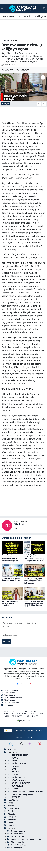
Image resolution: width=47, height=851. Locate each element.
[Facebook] (17, 683)
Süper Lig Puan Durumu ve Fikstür (26, 839)
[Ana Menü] (2, 8)
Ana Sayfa (11, 749)
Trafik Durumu (9, 695)
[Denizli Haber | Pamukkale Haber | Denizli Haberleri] (23, 9)
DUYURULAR (17, 786)
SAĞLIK (14, 41)
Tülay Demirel (20, 524)
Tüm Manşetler (9, 700)
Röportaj (11, 814)
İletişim (10, 825)
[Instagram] (25, 683)
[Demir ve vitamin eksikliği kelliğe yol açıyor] (23, 87)
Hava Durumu (9, 693)
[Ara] (44, 8)
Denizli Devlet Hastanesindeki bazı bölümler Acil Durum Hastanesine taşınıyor (10, 557)
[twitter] (21, 744)
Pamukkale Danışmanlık (22, 794)
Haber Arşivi (8, 705)
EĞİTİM (6, 716)
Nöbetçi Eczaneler (11, 690)
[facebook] (11, 744)
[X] (21, 683)
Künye (10, 822)
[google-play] (23, 721)
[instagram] (30, 744)
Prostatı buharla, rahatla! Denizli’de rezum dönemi (11, 579)
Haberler (5, 41)
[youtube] (39, 744)
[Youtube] (29, 683)
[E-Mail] (16, 528)
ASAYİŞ (24, 711)
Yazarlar (11, 805)
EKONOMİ (22, 713)
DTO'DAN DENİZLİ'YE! (11, 16)
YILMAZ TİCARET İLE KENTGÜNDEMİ (27, 791)
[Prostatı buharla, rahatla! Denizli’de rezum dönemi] (12, 570)
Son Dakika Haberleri (11, 702)
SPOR (32, 713)
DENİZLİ (26, 16)
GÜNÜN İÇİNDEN (33, 716)
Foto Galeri (12, 800)
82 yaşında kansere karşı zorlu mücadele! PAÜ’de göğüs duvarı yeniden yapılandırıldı (33, 581)
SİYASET (40, 713)
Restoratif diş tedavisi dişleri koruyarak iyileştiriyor (10, 603)
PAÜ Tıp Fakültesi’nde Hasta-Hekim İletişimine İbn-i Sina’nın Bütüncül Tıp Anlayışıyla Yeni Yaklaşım (34, 557)
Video (10, 803)
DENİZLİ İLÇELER (39, 16)
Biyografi (11, 817)
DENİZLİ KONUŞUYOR (20, 783)
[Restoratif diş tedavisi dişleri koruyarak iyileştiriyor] (12, 593)
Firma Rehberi (13, 808)
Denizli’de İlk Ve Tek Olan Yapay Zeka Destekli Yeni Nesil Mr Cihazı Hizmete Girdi (33, 604)
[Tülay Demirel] (7, 525)
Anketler (11, 819)
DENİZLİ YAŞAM (18, 716)
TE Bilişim (29, 737)
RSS (8, 730)
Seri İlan (11, 811)
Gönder (6, 641)
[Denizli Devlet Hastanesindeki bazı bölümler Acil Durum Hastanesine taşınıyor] (12, 547)
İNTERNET (15, 797)
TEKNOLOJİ (16, 788)
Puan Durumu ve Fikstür (13, 698)
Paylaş (6, 104)
